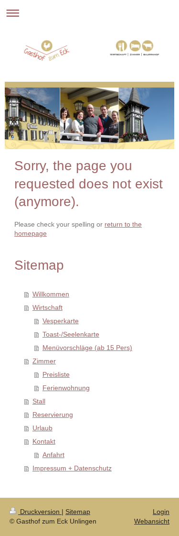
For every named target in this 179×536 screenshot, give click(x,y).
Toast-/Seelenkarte (70, 334)
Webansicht (151, 521)
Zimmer (44, 361)
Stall (38, 401)
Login (161, 511)
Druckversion (40, 511)
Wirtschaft (47, 307)
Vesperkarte (60, 321)
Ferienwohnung (66, 388)
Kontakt (43, 441)
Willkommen (50, 294)
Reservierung (52, 414)
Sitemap (77, 511)
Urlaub (42, 428)
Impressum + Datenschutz (72, 468)
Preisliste (56, 374)
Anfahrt (53, 455)
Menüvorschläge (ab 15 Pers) (87, 347)
